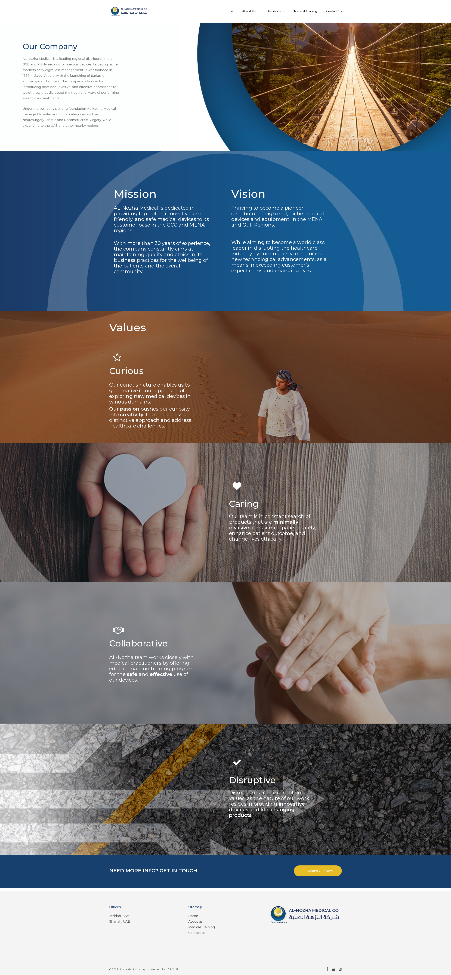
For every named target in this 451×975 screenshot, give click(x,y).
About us (195, 921)
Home (193, 916)
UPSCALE (172, 969)
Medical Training (201, 927)
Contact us (196, 933)
